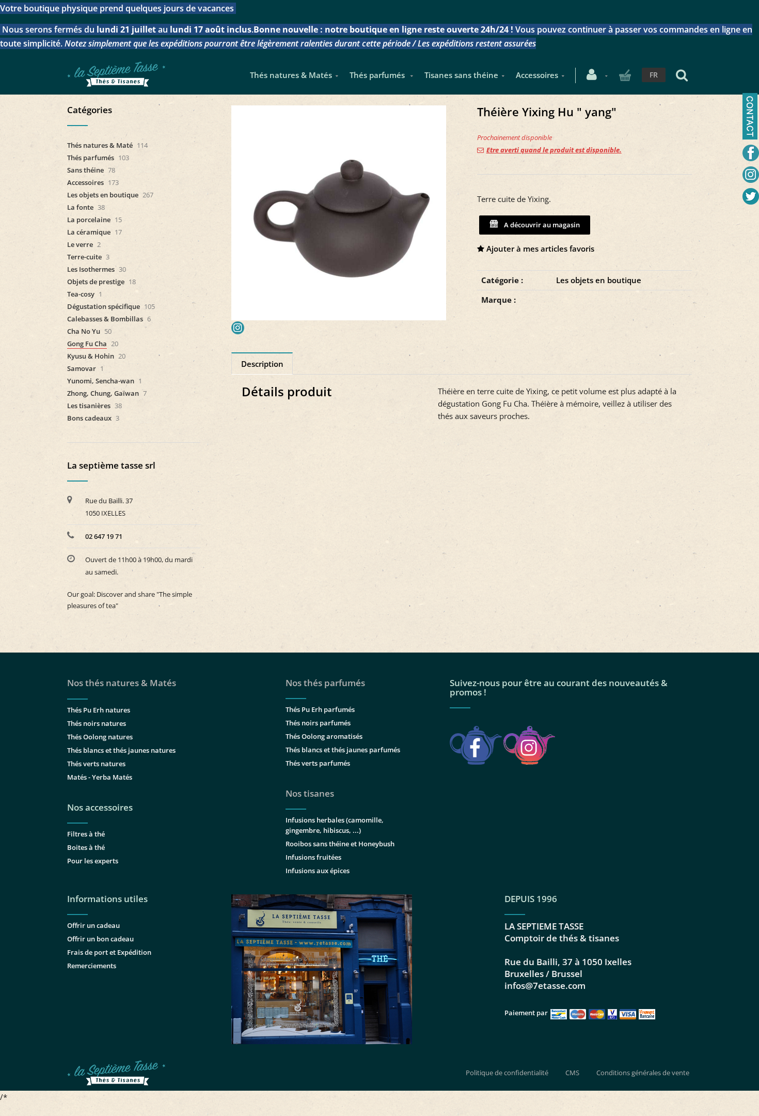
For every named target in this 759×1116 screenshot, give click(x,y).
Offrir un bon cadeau (100, 938)
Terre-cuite (84, 256)
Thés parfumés (378, 75)
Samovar (81, 368)
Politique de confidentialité (507, 1072)
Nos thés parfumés (325, 683)
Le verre (80, 244)
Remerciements (91, 965)
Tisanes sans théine (461, 75)
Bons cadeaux (89, 418)
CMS (572, 1072)
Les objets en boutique (598, 280)
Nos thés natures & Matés (121, 683)
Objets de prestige (95, 281)
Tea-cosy (80, 294)
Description (262, 364)
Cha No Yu (83, 331)
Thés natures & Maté (100, 145)
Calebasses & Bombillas (105, 318)
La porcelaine (88, 219)
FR (654, 75)
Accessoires (537, 75)
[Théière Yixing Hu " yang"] (338, 112)
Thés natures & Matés (291, 75)
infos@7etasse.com (545, 985)
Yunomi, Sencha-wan (100, 380)
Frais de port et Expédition (109, 952)
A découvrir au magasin (540, 224)
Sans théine (85, 170)
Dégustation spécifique (103, 306)
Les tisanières (88, 405)
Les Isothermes (91, 269)
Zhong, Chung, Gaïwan (103, 393)
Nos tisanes (310, 793)
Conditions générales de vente (642, 1072)
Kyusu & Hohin (90, 356)
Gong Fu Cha (87, 343)
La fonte (80, 207)
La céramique (88, 232)
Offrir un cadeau (93, 925)
